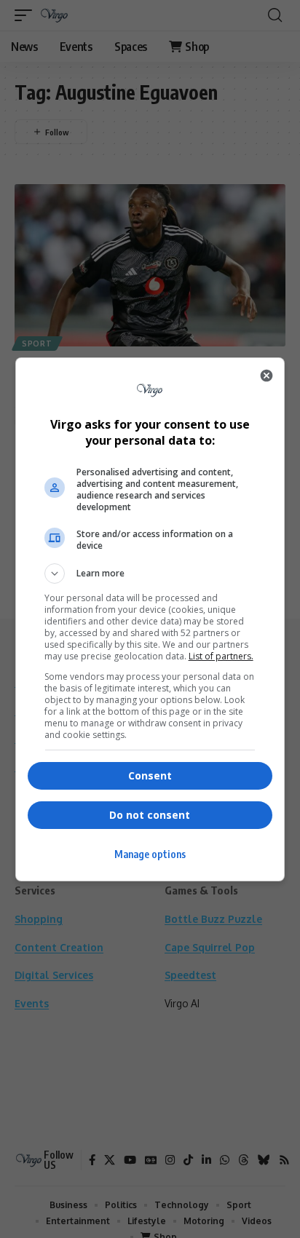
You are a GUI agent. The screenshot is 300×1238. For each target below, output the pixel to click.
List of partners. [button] (221, 656)
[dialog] (150, 619)
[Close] (266, 375)
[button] (150, 573)
